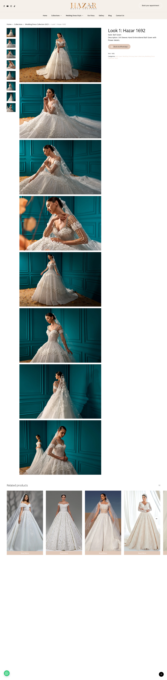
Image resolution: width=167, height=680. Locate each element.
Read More (25, 553)
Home (9, 24)
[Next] (156, 519)
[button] (7, 673)
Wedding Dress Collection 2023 (37, 24)
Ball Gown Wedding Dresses (125, 56)
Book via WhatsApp (121, 47)
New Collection (139, 56)
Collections (18, 24)
